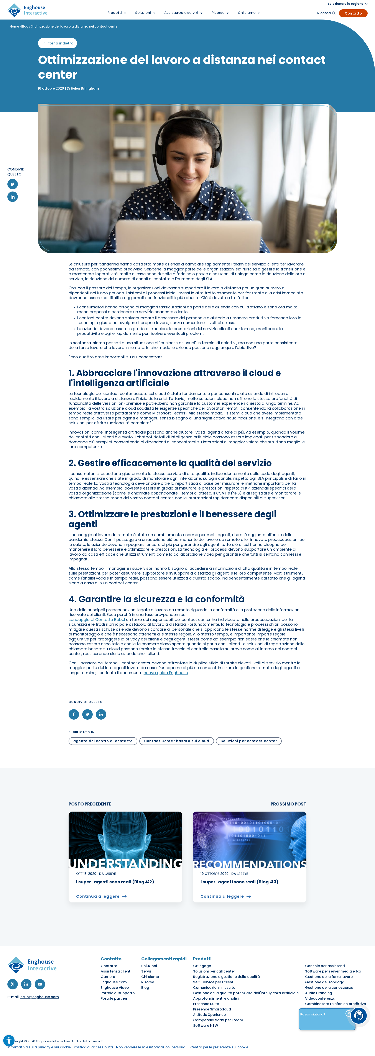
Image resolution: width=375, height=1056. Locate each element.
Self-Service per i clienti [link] (213, 982)
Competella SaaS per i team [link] (218, 1020)
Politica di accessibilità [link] (93, 1047)
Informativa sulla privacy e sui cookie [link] (39, 1047)
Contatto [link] (353, 13)
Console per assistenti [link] (325, 965)
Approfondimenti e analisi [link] (216, 998)
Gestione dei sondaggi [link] (325, 982)
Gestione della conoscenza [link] (329, 987)
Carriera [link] (108, 976)
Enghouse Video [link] (115, 987)
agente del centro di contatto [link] (103, 741)
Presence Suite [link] (206, 1003)
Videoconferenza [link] (320, 998)
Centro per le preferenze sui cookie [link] (219, 1047)
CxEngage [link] (202, 965)
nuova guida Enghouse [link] (166, 672)
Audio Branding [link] (318, 993)
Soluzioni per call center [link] (214, 971)
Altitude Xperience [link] (209, 1014)
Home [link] (14, 26)
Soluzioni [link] (149, 965)
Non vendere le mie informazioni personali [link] (151, 1047)
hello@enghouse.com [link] (39, 996)
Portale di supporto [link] (118, 993)
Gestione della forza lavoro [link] (329, 976)
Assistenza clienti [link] (116, 971)
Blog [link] (24, 26)
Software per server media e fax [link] (333, 971)
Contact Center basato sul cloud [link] (176, 741)
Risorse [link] (147, 982)
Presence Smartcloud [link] (212, 1009)
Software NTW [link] (205, 1025)
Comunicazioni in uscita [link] (214, 987)
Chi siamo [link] (150, 976)
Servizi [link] (146, 971)
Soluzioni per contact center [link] (249, 741)
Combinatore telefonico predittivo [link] (335, 1003)
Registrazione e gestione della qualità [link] (226, 976)
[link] (9, 1040)
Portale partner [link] (114, 998)
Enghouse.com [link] (114, 982)
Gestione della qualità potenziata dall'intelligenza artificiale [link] (246, 993)
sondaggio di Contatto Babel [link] (97, 619)
